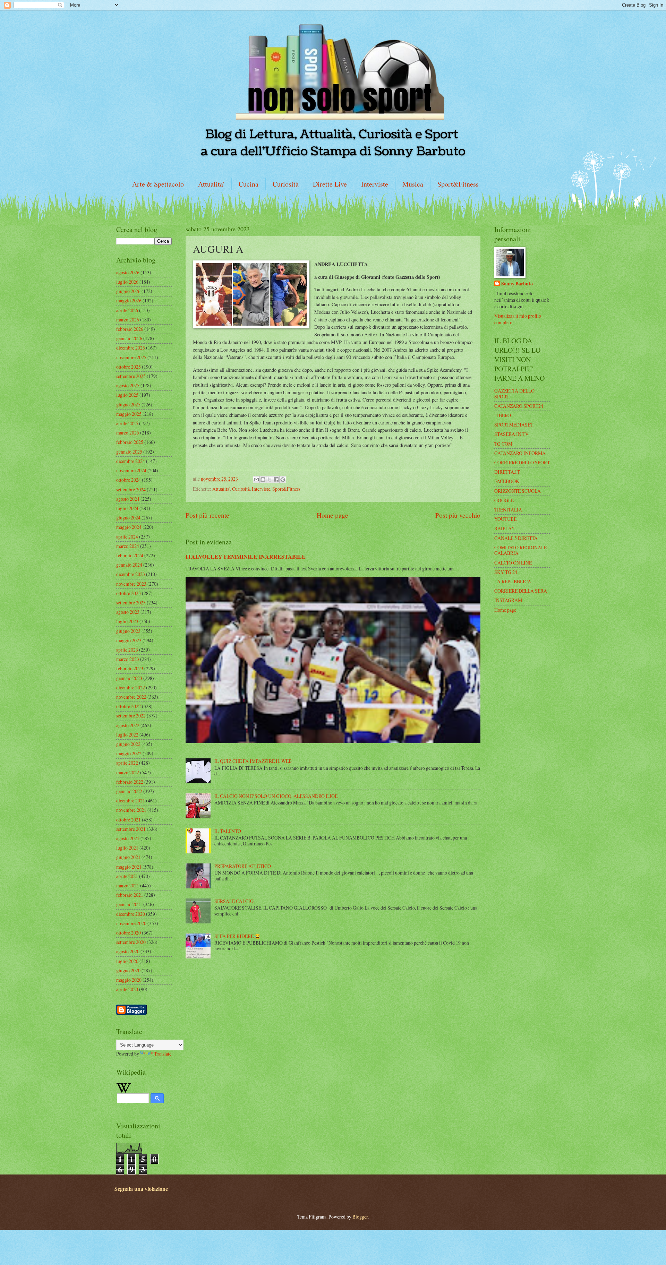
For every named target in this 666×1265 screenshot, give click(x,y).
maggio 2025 (129, 414)
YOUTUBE (505, 519)
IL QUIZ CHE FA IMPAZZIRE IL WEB (253, 761)
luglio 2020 (127, 961)
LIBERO (502, 415)
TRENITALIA (508, 509)
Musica (412, 184)
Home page (332, 515)
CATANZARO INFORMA (520, 453)
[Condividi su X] (269, 479)
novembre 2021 (131, 810)
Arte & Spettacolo (158, 184)
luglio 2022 (127, 734)
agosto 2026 (127, 272)
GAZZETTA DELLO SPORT (514, 393)
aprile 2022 (127, 762)
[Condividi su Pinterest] (282, 479)
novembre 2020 (131, 923)
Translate (162, 1053)
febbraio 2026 (129, 329)
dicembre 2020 (130, 914)
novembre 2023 (131, 583)
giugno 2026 (128, 291)
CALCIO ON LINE (513, 562)
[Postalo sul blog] (262, 479)
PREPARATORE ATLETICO (242, 866)
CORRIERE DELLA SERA (520, 590)
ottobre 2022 (128, 706)
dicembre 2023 (130, 574)
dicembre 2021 (130, 800)
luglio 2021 (127, 847)
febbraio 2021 (129, 895)
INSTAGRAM (508, 600)
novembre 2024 (131, 470)
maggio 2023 (129, 640)
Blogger (360, 1216)
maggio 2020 (129, 979)
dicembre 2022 (130, 687)
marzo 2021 (127, 885)
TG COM (503, 443)
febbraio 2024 (129, 555)
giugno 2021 (128, 857)
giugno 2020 (128, 970)
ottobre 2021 (128, 819)
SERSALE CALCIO (234, 901)
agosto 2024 (127, 499)
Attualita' (211, 184)
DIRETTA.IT (507, 471)
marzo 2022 (127, 772)
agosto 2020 (127, 951)
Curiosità (286, 184)
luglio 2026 (127, 281)
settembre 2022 (131, 715)
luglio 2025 (127, 394)
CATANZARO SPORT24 (518, 406)
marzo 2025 (127, 432)
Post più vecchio (457, 515)
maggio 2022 (129, 753)
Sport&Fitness (458, 184)
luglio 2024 (127, 508)
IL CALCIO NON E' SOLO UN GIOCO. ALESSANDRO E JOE (276, 796)
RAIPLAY (504, 528)
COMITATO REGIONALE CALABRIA (520, 550)
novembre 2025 (131, 357)
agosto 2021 (127, 838)
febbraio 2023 (129, 668)
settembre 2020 (131, 942)
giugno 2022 (128, 744)
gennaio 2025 (129, 451)
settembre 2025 (131, 376)
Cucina (248, 184)
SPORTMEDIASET (513, 424)
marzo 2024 (127, 546)
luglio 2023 (127, 621)
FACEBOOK (506, 481)
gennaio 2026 (129, 338)
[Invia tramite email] (256, 479)
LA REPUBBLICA (512, 581)
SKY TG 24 (505, 572)
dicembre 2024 (130, 461)
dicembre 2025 (130, 347)
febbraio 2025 (129, 442)
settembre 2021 (131, 829)
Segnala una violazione (141, 1189)
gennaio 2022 (129, 791)
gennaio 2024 (129, 564)
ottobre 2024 (128, 479)
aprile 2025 (127, 423)
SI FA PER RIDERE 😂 (237, 936)
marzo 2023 (127, 659)
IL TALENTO (227, 831)
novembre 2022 (131, 697)
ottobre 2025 (128, 366)
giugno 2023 (128, 631)
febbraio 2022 (129, 781)
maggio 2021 (129, 866)
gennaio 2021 (129, 904)
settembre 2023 (131, 602)
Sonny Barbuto (517, 284)
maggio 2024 (129, 527)
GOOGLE (504, 500)
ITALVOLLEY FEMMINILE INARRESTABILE (246, 556)
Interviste (374, 184)
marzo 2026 (127, 319)
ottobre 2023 (128, 593)
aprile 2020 (127, 989)
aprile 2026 (127, 310)
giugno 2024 (128, 517)
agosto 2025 (127, 385)
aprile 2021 (127, 876)
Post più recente (207, 515)
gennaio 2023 (129, 678)
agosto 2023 (127, 612)
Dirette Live (330, 184)
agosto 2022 (127, 725)
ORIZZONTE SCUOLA (517, 491)
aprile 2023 (127, 649)
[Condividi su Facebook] (276, 479)
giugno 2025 (128, 404)
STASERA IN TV (511, 434)
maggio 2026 (129, 300)
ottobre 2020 (128, 932)
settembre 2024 (131, 489)
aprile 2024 (127, 536)
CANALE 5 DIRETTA (516, 538)
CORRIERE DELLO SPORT (522, 462)
